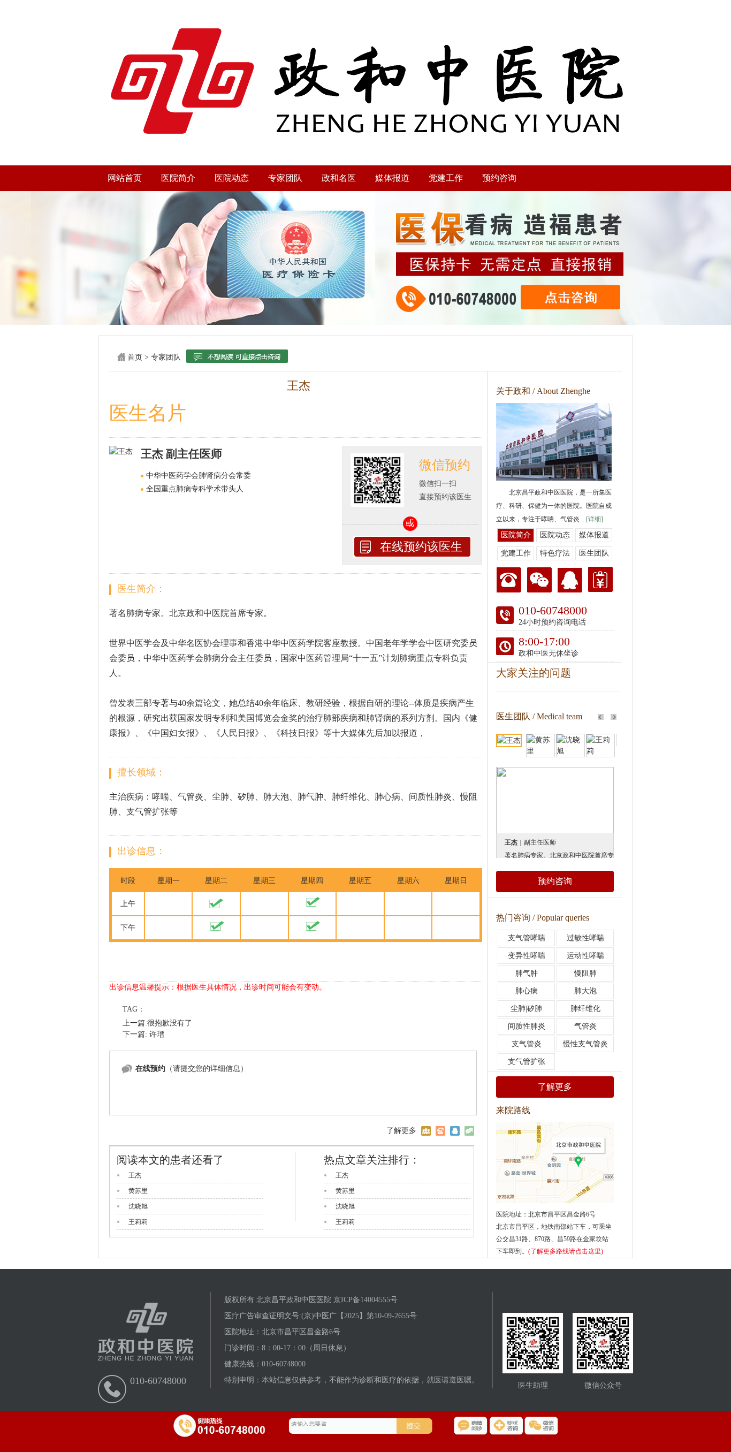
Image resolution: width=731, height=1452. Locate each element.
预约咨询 (499, 178)
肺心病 (526, 991)
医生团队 (594, 553)
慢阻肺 (585, 973)
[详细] (594, 519)
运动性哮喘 (585, 956)
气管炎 (585, 1026)
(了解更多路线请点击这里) (565, 1251)
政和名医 (339, 178)
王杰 (134, 1175)
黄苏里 (138, 1191)
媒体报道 (392, 178)
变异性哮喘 (526, 956)
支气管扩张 (526, 1062)
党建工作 (446, 178)
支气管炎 (527, 1044)
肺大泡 (585, 991)
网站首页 (125, 178)
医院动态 (232, 178)
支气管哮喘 (526, 938)
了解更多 (555, 1086)
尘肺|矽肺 (526, 1009)
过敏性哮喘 (585, 938)
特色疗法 (555, 553)
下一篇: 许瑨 (143, 1034)
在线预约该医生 (421, 546)
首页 (134, 357)
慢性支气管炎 (585, 1044)
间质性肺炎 (526, 1026)
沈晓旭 (138, 1206)
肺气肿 (526, 973)
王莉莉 (138, 1222)
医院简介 (178, 178)
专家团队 (285, 178)
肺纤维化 (585, 1009)
